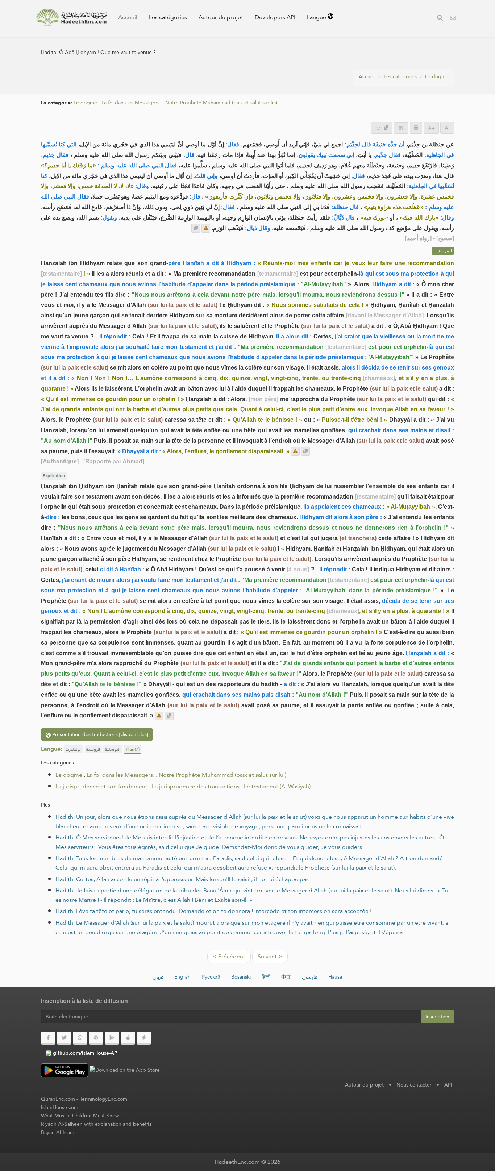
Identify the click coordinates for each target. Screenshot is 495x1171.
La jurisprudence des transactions (196, 786)
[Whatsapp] (80, 1038)
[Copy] (195, 228)
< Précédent (229, 956)
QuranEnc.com (58, 1099)
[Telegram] (96, 1038)
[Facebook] (48, 1038)
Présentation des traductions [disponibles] (99, 734)
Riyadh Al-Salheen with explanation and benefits (96, 1124)
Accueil (127, 17)
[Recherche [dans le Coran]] (439, 18)
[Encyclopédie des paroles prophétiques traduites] (71, 17)
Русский (210, 977)
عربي (158, 977)
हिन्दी (266, 977)
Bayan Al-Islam (57, 1132)
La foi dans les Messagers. (131, 102)
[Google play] (112, 1038)
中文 (286, 977)
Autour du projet (221, 17)
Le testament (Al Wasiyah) (277, 786)
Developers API (275, 17)
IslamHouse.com (59, 1107)
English (182, 977)
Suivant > (270, 956)
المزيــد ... (443, 250)
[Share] (401, 128)
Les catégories (168, 17)
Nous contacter (414, 1084)
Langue (317, 17)
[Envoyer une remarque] (205, 228)
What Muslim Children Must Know (80, 1115)
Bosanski (241, 977)
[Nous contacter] (452, 18)
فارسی (309, 977)
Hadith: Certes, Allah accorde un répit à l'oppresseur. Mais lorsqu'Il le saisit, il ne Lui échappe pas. (182, 879)
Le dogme (437, 76)
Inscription (437, 1016)
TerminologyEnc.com (103, 1099)
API (448, 1084)
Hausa (335, 977)
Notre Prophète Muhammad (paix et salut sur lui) (221, 102)
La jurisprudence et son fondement (101, 786)
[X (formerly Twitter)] (64, 1038)
